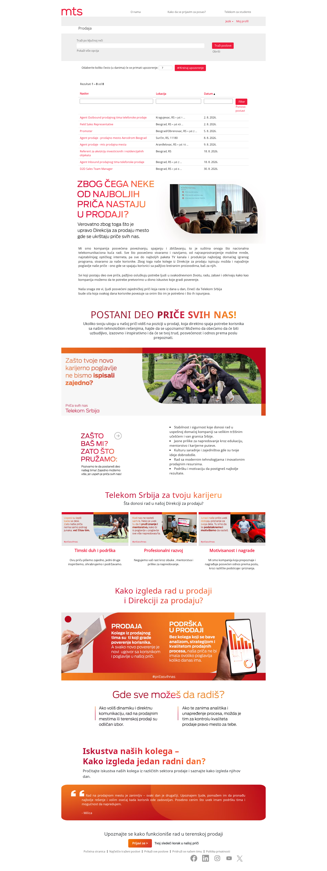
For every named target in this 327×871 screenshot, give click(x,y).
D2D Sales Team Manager (96, 169)
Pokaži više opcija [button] (88, 51)
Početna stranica (94, 851)
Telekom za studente (237, 12)
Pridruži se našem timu (187, 851)
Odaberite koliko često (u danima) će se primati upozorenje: (120, 68)
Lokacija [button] (161, 94)
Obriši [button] (216, 51)
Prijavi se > (140, 843)
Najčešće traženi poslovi (124, 851)
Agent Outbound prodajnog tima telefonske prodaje (113, 117)
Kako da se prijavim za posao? (187, 12)
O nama (136, 12)
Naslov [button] (84, 93)
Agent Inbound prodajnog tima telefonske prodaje (112, 162)
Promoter (86, 131)
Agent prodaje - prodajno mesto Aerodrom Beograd (113, 138)
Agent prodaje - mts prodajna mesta (103, 144)
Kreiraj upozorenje (191, 68)
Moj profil (242, 21)
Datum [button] (209, 94)
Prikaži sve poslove (156, 851)
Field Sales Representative (96, 124)
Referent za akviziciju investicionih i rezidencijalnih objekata (112, 153)
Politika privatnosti (218, 851)
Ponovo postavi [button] (241, 109)
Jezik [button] (228, 21)
